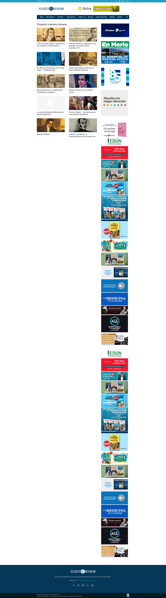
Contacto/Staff (101, 17)
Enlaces (90, 17)
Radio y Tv (82, 17)
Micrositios (71, 17)
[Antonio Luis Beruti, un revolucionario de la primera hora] (83, 125)
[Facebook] (116, 1)
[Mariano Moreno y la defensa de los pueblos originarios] (51, 81)
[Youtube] (128, 1)
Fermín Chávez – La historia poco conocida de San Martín (82, 113)
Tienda (119, 17)
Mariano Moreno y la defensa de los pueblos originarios (50, 91)
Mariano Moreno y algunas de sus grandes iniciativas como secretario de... (82, 46)
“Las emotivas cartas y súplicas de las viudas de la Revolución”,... (51, 45)
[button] (127, 17)
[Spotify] (122, 1)
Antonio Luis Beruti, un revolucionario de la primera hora (82, 135)
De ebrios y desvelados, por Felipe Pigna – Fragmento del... (50, 69)
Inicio (42, 17)
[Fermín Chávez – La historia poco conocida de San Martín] (83, 103)
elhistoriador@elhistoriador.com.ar (86, 580)
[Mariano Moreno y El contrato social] (83, 81)
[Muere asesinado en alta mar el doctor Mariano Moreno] (83, 59)
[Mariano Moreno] (51, 125)
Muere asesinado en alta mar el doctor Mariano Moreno (81, 69)
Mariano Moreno (43, 134)
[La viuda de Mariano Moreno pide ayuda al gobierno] (51, 103)
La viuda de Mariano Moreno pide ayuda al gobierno (50, 113)
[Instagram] (119, 1)
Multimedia (50, 17)
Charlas (112, 17)
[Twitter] (125, 1)
